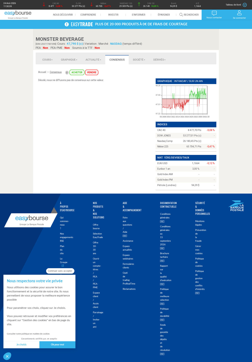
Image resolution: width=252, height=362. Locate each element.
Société (138, 59)
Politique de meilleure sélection (160, 294)
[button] (7, 356)
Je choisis (21, 345)
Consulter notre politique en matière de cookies (28, 334)
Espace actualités (123, 248)
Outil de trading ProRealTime (123, 278)
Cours (46, 59)
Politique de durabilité (160, 312)
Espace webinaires (123, 257)
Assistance (123, 241)
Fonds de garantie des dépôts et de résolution (160, 337)
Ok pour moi (57, 345)
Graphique (68, 59)
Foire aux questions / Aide (123, 225)
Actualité (92, 59)
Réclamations (123, 289)
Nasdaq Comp (165, 141)
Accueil (42, 72)
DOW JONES (164, 135)
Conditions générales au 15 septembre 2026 (160, 236)
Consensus (117, 59)
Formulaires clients (123, 266)
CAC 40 (161, 130)
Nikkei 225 (162, 146)
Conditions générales (160, 216)
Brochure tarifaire (160, 255)
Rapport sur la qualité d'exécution (160, 273)
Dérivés (158, 59)
